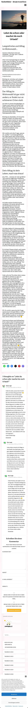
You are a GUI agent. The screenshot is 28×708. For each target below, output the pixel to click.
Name (4, 572)
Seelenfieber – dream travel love (13, 2)
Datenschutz (15, 706)
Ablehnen (14, 698)
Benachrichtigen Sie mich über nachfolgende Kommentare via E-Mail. (14, 596)
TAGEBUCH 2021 (8, 660)
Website (5, 586)
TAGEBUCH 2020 (8, 665)
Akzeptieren (14, 694)
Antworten (8, 437)
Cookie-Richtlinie (8, 706)
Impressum (20, 706)
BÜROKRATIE (8, 644)
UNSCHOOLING (8, 642)
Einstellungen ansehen (14, 702)
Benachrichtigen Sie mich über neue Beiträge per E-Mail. (14, 605)
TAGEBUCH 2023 (8, 656)
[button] (26, 676)
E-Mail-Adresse (7, 579)
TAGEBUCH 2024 (8, 652)
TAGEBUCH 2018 (8, 674)
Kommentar (6, 551)
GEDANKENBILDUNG (10, 647)
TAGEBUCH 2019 (8, 669)
